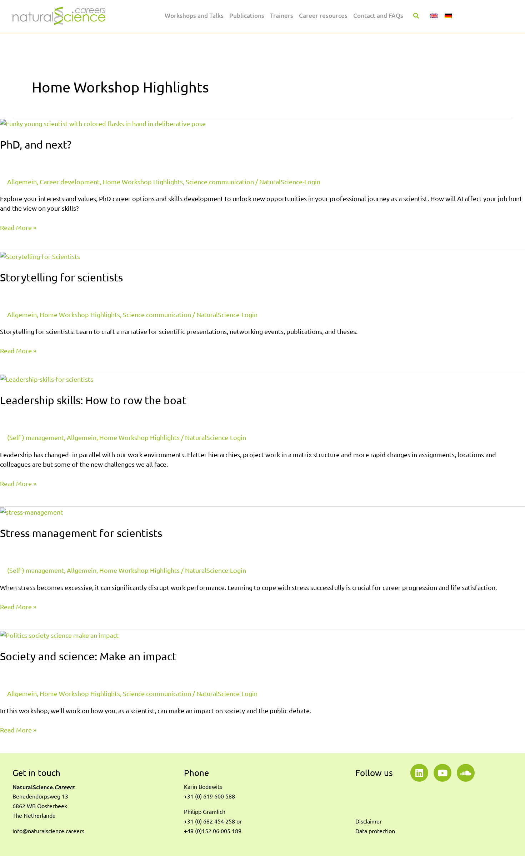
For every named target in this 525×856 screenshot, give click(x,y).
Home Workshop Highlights (142, 181)
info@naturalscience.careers (48, 831)
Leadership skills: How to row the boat (93, 400)
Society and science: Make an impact (88, 656)
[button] (416, 16)
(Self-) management (35, 437)
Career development (70, 181)
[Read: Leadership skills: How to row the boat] (46, 378)
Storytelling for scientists (61, 277)
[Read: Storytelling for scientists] (40, 255)
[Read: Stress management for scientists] (31, 511)
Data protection (375, 831)
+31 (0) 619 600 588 (209, 796)
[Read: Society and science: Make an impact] (59, 634)
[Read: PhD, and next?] (103, 122)
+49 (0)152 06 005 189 (212, 831)
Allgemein (22, 181)
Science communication (220, 181)
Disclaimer (368, 821)
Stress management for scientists (81, 533)
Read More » (18, 227)
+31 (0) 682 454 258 (209, 821)
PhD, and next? (35, 144)
